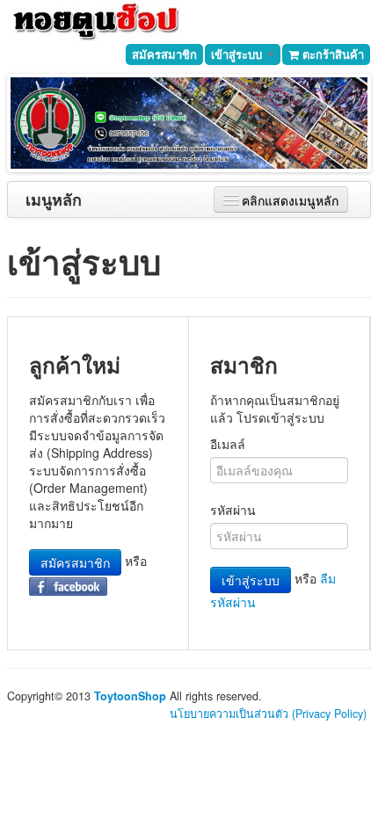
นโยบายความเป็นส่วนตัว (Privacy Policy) (268, 713)
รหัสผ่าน (233, 509)
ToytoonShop (130, 696)
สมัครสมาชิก (164, 54)
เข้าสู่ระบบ (238, 54)
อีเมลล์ (227, 444)
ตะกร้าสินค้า (331, 54)
